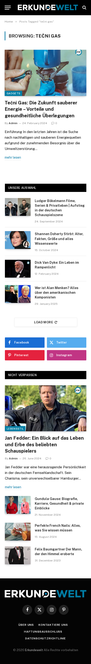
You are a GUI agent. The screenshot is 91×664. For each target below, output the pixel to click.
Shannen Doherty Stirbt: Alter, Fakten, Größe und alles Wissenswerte (59, 238)
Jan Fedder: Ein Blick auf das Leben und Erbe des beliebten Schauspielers (44, 444)
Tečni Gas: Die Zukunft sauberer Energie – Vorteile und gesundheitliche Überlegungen (41, 109)
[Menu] (8, 7)
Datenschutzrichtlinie (45, 638)
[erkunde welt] (48, 7)
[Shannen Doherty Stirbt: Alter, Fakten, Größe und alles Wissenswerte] (18, 240)
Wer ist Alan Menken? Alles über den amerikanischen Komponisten (56, 292)
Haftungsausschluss (43, 631)
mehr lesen (13, 157)
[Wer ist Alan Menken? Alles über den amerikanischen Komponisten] (18, 294)
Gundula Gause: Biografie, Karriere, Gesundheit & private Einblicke (59, 503)
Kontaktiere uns (53, 624)
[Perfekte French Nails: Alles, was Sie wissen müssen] (18, 532)
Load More (43, 322)
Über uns (26, 624)
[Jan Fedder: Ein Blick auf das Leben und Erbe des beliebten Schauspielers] (45, 408)
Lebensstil (15, 428)
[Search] (83, 7)
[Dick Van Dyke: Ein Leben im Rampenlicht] (18, 269)
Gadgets (13, 93)
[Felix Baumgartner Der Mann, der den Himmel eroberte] (18, 555)
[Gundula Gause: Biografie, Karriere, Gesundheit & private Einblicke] (18, 505)
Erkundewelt (34, 650)
